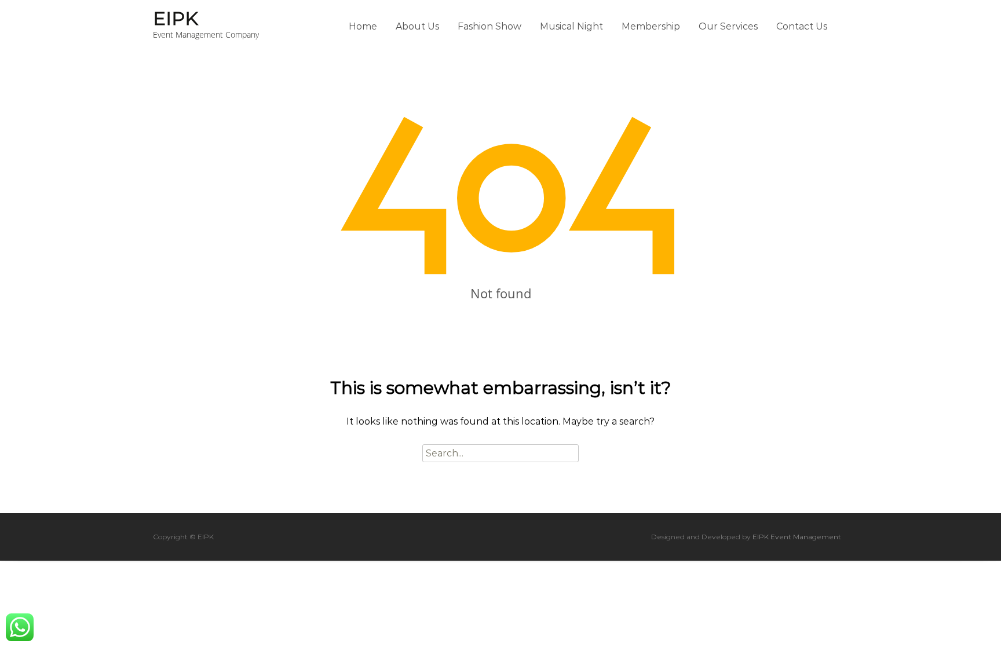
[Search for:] (500, 453)
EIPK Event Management (796, 536)
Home (363, 26)
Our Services (728, 26)
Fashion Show (489, 26)
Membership (651, 26)
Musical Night (571, 26)
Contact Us (801, 26)
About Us (417, 26)
